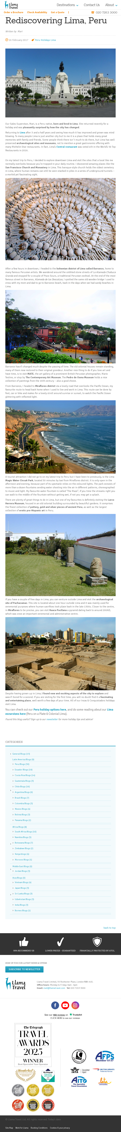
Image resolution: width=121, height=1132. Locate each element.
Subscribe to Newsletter (24, 969)
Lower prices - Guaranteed (60, 950)
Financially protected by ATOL (97, 950)
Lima (53, 40)
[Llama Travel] (11, 4)
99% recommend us (23, 950)
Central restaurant (66, 146)
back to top (110, 927)
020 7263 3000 (106, 12)
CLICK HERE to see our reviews (65, 1018)
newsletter (52, 719)
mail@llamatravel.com (54, 988)
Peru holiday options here (49, 709)
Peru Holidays (42, 40)
